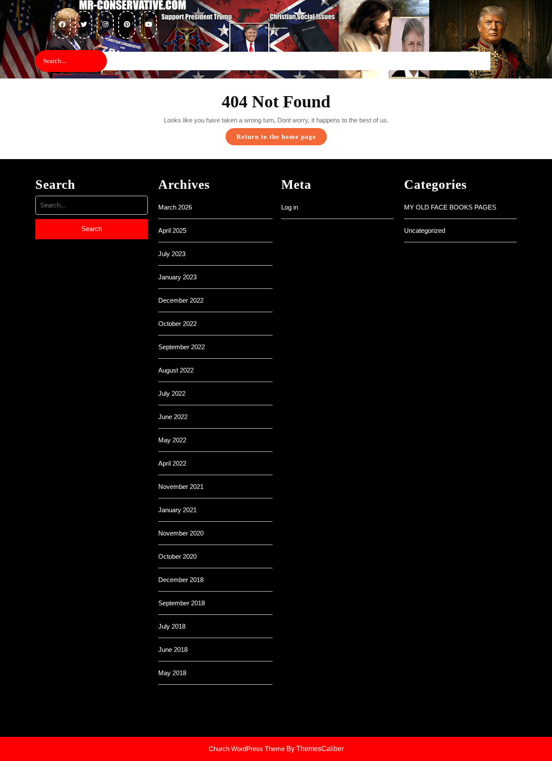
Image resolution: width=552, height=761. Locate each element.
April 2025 (172, 230)
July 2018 (171, 626)
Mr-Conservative (276, 28)
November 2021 (181, 486)
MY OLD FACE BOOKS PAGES (450, 207)
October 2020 (177, 556)
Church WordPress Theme (247, 748)
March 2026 (175, 207)
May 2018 (172, 672)
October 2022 (177, 323)
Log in (289, 207)
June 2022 (173, 416)
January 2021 (177, 510)
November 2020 (181, 533)
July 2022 (171, 393)
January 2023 (177, 277)
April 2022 (172, 463)
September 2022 (181, 347)
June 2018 (173, 649)
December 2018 (181, 579)
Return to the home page (281, 139)
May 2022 (172, 440)
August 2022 (176, 370)
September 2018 (181, 603)
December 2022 (181, 300)
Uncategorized (424, 230)
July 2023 (171, 253)
